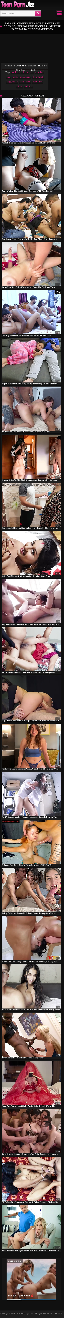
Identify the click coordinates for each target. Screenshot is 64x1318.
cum (22, 81)
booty (15, 77)
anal (8, 77)
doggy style (12, 81)
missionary (25, 77)
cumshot (39, 72)
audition (28, 86)
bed (41, 81)
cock (28, 81)
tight (35, 81)
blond (19, 86)
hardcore (16, 72)
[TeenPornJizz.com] (17, 5)
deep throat (37, 77)
